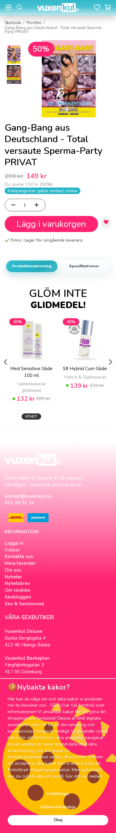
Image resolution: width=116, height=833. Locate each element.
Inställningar (58, 794)
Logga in (14, 543)
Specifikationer (84, 266)
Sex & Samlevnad (24, 604)
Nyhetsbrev (17, 583)
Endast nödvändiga (58, 807)
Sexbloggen (18, 597)
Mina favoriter (20, 563)
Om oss (13, 570)
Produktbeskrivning (32, 266)
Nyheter (13, 577)
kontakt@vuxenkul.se (28, 496)
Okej (58, 820)
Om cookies (17, 590)
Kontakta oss (19, 556)
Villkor (12, 550)
